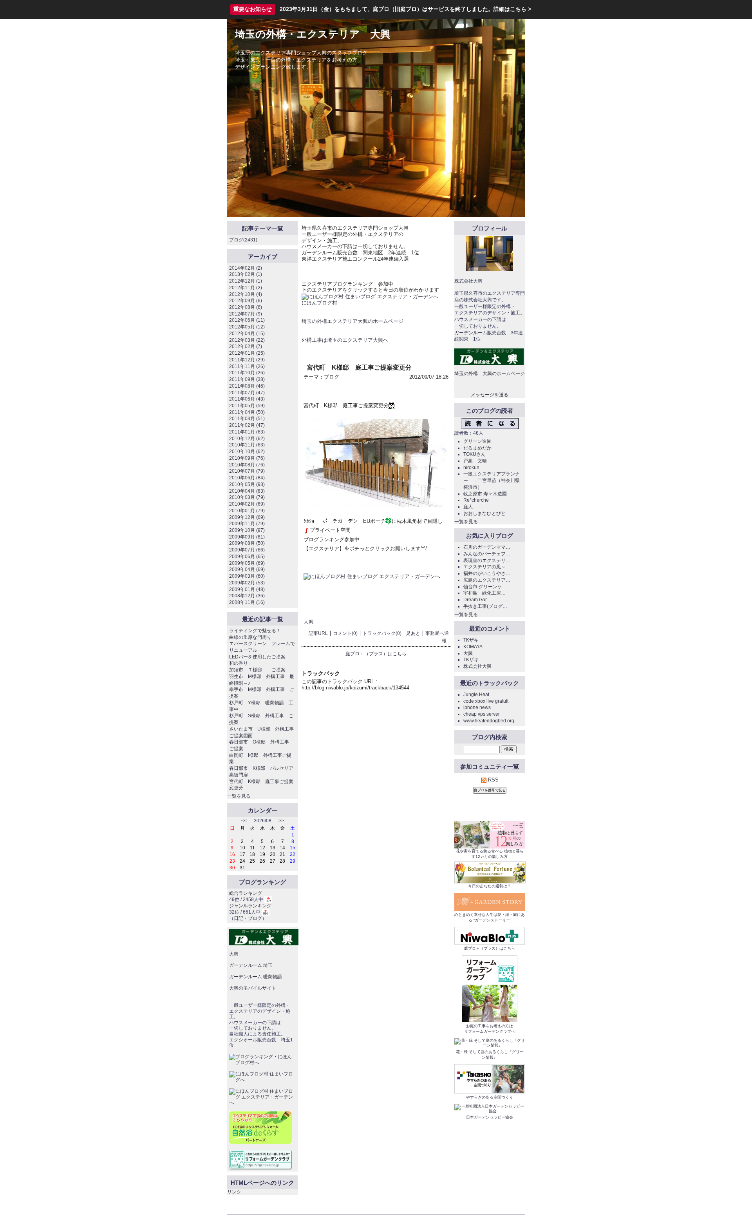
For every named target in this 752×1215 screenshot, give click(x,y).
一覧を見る (239, 796)
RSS (492, 780)
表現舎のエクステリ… (486, 560)
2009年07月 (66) (247, 550)
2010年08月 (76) (247, 465)
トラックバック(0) (382, 633)
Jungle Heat (476, 694)
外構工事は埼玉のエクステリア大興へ (345, 340)
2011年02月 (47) (247, 425)
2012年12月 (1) (245, 281)
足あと (413, 633)
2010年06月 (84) (247, 478)
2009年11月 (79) (247, 523)
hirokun (471, 467)
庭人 (468, 507)
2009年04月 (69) (247, 569)
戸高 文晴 (475, 461)
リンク (234, 1192)
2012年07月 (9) (245, 314)
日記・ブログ (248, 918)
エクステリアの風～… (486, 566)
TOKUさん (474, 454)
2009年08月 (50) (247, 543)
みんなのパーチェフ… (486, 554)
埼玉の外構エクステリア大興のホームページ (352, 321)
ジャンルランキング (250, 906)
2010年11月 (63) (247, 445)
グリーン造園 (477, 441)
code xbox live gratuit (485, 701)
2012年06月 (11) (247, 320)
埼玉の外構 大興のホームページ (489, 373)
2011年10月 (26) (247, 372)
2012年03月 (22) (247, 340)
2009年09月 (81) (247, 537)
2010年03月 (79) (247, 497)
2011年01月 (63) (247, 432)
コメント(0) (345, 633)
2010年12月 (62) (247, 438)
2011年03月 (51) (247, 418)
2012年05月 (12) (247, 327)
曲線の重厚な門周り (250, 637)
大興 (309, 622)
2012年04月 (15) (247, 333)
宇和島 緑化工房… (484, 593)
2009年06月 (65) (247, 556)
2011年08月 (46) (247, 386)
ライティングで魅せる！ (255, 630)
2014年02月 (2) (245, 268)
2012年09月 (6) (245, 300)
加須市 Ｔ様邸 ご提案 (257, 670)
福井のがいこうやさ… (486, 573)
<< (244, 820)
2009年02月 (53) (247, 583)
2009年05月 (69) (247, 563)
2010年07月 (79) (247, 471)
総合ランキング (245, 893)
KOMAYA (473, 646)
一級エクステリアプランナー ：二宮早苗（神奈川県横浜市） (491, 480)
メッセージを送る (489, 394)
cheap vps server (481, 714)
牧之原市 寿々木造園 (485, 494)
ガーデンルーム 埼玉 (251, 965)
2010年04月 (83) (247, 491)
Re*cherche (476, 500)
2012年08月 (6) (245, 307)
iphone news (477, 707)
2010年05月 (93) (247, 484)
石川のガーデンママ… (486, 547)
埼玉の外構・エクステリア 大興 (312, 34)
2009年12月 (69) (247, 517)
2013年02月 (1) (245, 274)
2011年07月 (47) (247, 392)
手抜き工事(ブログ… (485, 606)
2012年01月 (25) (247, 353)
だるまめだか (477, 448)
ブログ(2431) (243, 240)
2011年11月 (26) (247, 366)
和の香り (238, 663)
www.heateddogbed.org (488, 721)
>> (281, 820)
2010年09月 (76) (247, 458)
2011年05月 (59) (247, 405)
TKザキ (471, 640)
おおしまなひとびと (484, 513)
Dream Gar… (477, 599)
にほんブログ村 (319, 303)
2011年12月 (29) (247, 360)
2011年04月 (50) (247, 412)
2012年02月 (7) (245, 346)
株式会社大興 (477, 666)
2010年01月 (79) (247, 510)
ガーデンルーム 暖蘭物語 (255, 976)
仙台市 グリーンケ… (485, 586)
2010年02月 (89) (247, 504)
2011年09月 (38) (247, 379)
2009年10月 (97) (247, 530)
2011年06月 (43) (247, 399)
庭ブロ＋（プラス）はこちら (376, 653)
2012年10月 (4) (245, 294)
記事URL (318, 633)
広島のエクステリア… (486, 580)
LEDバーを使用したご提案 (257, 657)
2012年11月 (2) (245, 287)
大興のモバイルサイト (252, 988)
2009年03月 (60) (247, 576)
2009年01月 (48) (247, 589)
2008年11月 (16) (247, 602)
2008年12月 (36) (247, 595)
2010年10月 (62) (247, 451)
